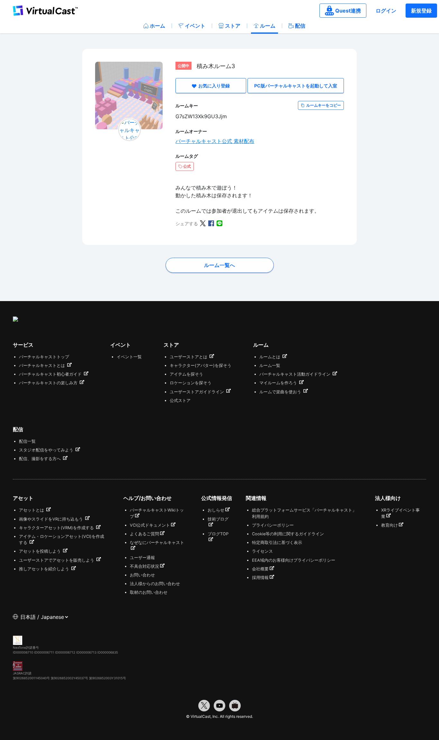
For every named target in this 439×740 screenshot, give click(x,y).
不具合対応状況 (144, 566)
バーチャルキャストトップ (44, 356)
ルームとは (270, 356)
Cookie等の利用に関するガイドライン (288, 533)
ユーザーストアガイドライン (197, 391)
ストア (232, 25)
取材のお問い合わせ (148, 592)
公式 (187, 166)
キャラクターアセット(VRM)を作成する (57, 527)
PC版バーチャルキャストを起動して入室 (295, 85)
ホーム (157, 25)
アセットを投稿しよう (40, 551)
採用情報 (260, 577)
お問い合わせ (142, 575)
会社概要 (260, 568)
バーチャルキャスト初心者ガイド (51, 374)
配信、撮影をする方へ (40, 458)
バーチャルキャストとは (42, 365)
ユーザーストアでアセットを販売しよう (57, 560)
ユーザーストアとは (189, 356)
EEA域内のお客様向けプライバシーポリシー (293, 560)
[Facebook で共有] (211, 223)
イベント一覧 (129, 356)
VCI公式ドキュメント (150, 525)
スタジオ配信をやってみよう (47, 450)
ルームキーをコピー (323, 105)
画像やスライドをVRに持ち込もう (51, 519)
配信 (300, 25)
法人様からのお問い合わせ (155, 583)
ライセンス (262, 551)
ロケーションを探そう (190, 382)
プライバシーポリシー (273, 525)
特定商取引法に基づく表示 (277, 542)
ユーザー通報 (142, 557)
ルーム (267, 25)
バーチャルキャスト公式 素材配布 (214, 141)
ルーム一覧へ (219, 265)
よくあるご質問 (144, 533)
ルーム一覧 (269, 365)
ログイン (386, 10)
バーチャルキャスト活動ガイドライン (295, 374)
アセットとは (32, 510)
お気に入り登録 (214, 85)
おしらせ (216, 510)
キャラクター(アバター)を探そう (200, 365)
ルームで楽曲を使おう (280, 391)
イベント (195, 25)
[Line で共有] (219, 223)
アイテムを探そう (186, 374)
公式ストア (180, 400)
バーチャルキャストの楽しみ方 (49, 382)
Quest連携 (348, 10)
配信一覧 (27, 441)
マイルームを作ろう (278, 382)
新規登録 (421, 10)
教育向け (389, 525)
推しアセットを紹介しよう (44, 568)
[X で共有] (203, 223)
